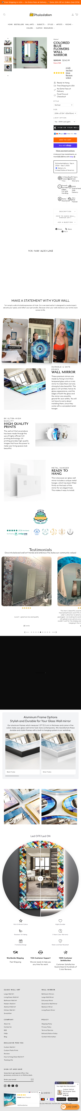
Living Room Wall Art (11, 997)
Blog (5, 1037)
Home (10, 24)
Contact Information (49, 1037)
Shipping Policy (47, 1024)
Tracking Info (8, 1060)
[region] (40, 2)
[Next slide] (54, 632)
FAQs (6, 1033)
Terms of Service (47, 1030)
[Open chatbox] (70, 1107)
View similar (61, 1099)
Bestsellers (19, 24)
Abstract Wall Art (10, 1007)
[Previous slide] (26, 632)
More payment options (65, 151)
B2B (5, 1030)
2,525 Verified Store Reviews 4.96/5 (69, 73)
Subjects (41, 24)
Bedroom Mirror (47, 1007)
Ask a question (65, 222)
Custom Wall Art (9, 1047)
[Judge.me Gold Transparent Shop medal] (53, 532)
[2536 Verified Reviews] (40, 524)
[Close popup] (78, 1084)
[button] (31, 632)
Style (56, 101)
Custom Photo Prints (11, 1050)
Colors (29, 28)
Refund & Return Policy (49, 1033)
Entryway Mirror (47, 1000)
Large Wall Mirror (48, 997)
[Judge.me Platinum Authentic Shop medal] (45, 532)
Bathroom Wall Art (10, 1000)
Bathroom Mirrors (48, 994)
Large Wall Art (9, 994)
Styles (50, 24)
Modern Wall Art (9, 1004)
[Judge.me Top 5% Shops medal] (70, 532)
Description (65, 211)
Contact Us (8, 1027)
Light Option (60, 118)
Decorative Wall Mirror (49, 1004)
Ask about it (72, 1099)
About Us (7, 1024)
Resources (48, 28)
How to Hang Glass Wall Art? (14, 1057)
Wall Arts (29, 24)
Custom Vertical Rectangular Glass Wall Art (69, 1091)
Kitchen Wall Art (9, 1010)
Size (55, 109)
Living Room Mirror (48, 1010)
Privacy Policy (46, 1027)
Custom (39, 28)
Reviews (7, 1054)
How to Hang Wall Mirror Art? (65, 217)
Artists (59, 24)
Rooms (68, 24)
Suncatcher (8, 1013)
